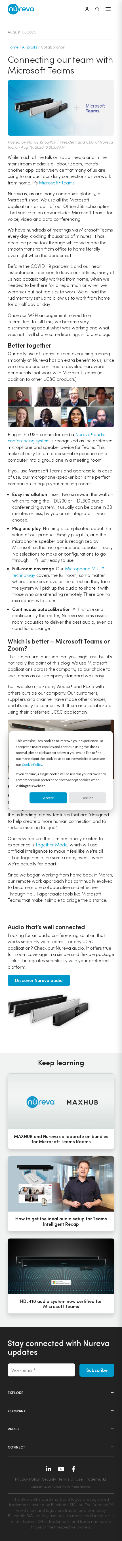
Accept (48, 798)
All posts (29, 47)
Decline (87, 798)
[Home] (21, 9)
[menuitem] (61, 1486)
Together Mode (51, 845)
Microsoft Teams (57, 183)
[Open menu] (108, 9)
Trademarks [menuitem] (96, 1479)
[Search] (97, 9)
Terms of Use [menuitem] (70, 1479)
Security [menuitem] (49, 1479)
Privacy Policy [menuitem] (27, 1479)
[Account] (86, 9)
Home (13, 47)
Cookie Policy (32, 764)
